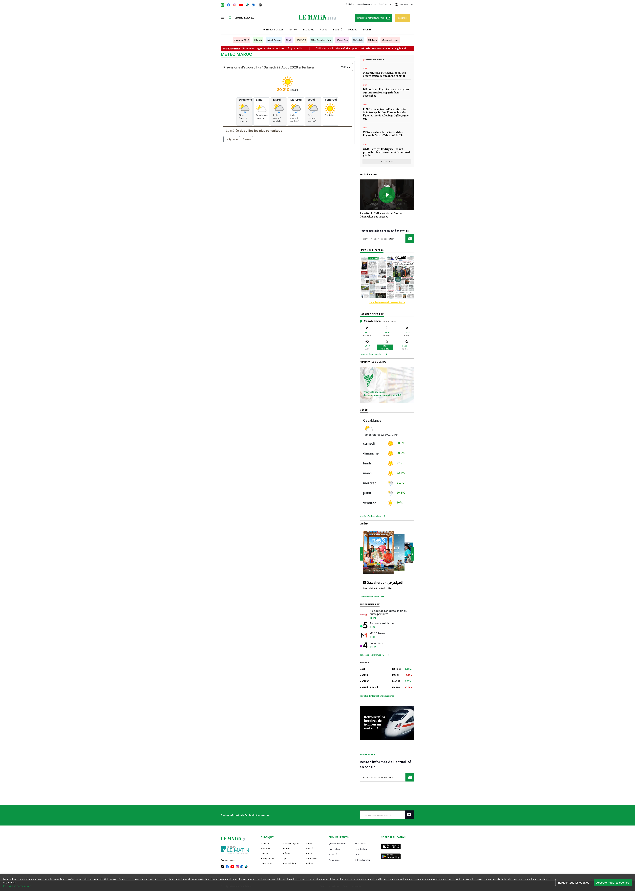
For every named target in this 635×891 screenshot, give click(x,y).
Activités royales (273, 29)
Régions (287, 853)
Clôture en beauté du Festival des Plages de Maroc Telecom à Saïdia (383, 134)
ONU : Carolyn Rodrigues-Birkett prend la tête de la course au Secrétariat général (284, 48)
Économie (308, 29)
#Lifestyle (358, 40)
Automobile (311, 858)
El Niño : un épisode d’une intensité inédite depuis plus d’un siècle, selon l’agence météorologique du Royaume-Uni (386, 114)
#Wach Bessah (274, 40)
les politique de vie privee (17, 886)
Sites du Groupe (365, 4)
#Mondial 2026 (241, 40)
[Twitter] (260, 4)
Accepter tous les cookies (612, 882)
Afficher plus (387, 161)
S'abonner (402, 18)
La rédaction (361, 849)
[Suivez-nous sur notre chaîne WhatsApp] (223, 4)
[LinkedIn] (253, 4)
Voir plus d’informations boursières (377, 695)
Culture (352, 29)
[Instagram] (234, 4)
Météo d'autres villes (370, 516)
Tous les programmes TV (372, 654)
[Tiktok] (247, 4)
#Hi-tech (372, 40)
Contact (358, 854)
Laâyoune (232, 139)
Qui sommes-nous (337, 843)
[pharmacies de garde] (387, 384)
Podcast (310, 863)
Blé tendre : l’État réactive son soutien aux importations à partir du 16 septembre (386, 93)
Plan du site (334, 859)
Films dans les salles (369, 596)
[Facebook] (228, 4)
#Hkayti (258, 40)
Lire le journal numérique (387, 302)
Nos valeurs (360, 843)
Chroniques (266, 863)
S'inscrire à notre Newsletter (371, 18)
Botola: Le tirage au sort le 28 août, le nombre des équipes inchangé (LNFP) (384, 48)
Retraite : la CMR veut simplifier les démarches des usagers (381, 215)
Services (383, 4)
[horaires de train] (387, 723)
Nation (293, 29)
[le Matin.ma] (317, 17)
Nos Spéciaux (289, 863)
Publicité (350, 4)
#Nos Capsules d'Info (321, 40)
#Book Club (342, 40)
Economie (265, 848)
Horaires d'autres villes (371, 354)
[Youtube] (241, 4)
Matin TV (265, 843)
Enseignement (267, 858)
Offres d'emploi (362, 859)
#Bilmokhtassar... (390, 40)
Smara (247, 139)
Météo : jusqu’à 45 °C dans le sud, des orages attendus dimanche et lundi (384, 74)
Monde (323, 29)
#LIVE (289, 40)
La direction (334, 849)
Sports (367, 29)
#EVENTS (301, 40)
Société (337, 29)
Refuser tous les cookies (573, 882)
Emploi (309, 853)
